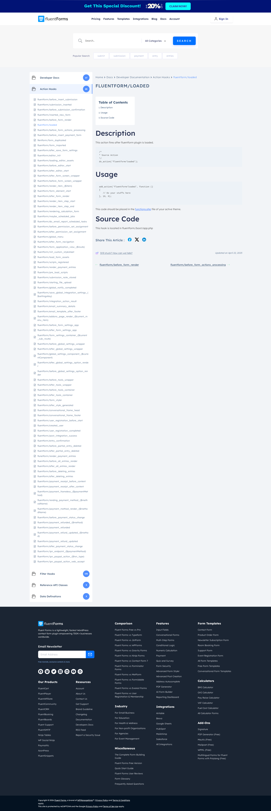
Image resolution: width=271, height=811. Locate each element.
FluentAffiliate (45, 698)
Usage (104, 112)
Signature (203, 729)
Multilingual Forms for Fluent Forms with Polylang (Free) (212, 757)
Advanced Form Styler (167, 671)
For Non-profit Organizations (130, 728)
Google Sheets (164, 723)
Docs (163, 18)
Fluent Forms (60, 800)
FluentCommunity (47, 704)
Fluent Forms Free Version (128, 763)
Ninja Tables (44, 735)
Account (174, 18)
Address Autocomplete (168, 681)
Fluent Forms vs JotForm (128, 640)
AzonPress (43, 750)
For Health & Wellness (126, 723)
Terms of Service (110, 806)
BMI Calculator (205, 687)
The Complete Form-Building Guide (130, 756)
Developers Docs (84, 724)
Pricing (95, 18)
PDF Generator (164, 686)
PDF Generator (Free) (209, 734)
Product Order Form (208, 635)
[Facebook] (40, 671)
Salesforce (161, 739)
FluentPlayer (44, 693)
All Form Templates (208, 660)
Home (99, 77)
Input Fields (162, 629)
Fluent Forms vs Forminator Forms (129, 668)
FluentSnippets (46, 755)
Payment (161, 655)
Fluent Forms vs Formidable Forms (129, 681)
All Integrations (164, 744)
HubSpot (161, 728)
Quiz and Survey (165, 660)
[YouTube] (73, 671)
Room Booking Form (209, 645)
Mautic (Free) (205, 739)
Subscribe (90, 654)
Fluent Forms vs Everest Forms (131, 688)
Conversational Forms (167, 635)
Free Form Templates (209, 666)
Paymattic (43, 745)
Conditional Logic (165, 645)
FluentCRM (43, 709)
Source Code (107, 117)
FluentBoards (45, 719)
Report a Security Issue (88, 735)
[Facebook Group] (47, 671)
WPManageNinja (85, 800)
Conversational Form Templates (214, 671)
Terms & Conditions (121, 800)
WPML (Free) (204, 750)
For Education (122, 718)
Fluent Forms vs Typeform (128, 635)
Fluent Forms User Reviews (129, 773)
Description (107, 107)
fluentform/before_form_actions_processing (198, 264)
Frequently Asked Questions (129, 783)
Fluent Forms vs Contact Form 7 (131, 660)
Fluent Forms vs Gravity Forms (131, 650)
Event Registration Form (210, 655)
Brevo (159, 718)
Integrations (141, 18)
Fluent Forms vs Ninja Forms (130, 655)
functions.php (143, 209)
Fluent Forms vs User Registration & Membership (129, 695)
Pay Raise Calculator (208, 697)
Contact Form (205, 629)
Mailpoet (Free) (206, 744)
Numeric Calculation (166, 650)
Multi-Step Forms (165, 640)
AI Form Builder (164, 692)
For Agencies (121, 733)
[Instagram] (60, 671)
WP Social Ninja (46, 740)
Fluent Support (45, 724)
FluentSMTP (44, 729)
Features (108, 18)
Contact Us (81, 698)
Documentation (84, 719)
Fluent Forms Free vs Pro (128, 629)
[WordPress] (80, 671)
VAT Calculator (205, 702)
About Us (80, 693)
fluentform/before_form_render (119, 264)
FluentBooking (45, 714)
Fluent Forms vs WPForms (128, 645)
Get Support (82, 704)
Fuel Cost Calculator (208, 708)
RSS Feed (81, 729)
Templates (123, 18)
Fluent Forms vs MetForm (128, 674)
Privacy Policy (101, 800)
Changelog (81, 714)
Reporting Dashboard (167, 697)
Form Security (163, 666)
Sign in (223, 18)
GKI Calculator (205, 692)
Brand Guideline (84, 709)
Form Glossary (122, 778)
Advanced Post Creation (169, 676)
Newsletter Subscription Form (213, 640)
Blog (154, 18)
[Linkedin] (66, 671)
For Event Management (127, 738)
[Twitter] (53, 671)
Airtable (160, 713)
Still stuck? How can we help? (116, 253)
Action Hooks (161, 77)
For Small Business (124, 712)
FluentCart (43, 688)
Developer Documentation (133, 77)
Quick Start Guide (124, 768)
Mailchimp (161, 734)
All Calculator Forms (208, 713)
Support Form (205, 650)
